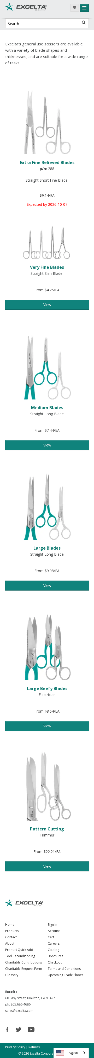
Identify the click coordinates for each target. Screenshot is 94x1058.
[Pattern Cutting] (47, 785)
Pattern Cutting (47, 829)
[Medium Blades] (47, 364)
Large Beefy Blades (47, 688)
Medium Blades (47, 407)
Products (12, 931)
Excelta (26, 9)
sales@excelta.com (19, 1010)
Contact (11, 937)
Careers (54, 943)
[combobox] (71, 1053)
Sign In (52, 924)
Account (54, 931)
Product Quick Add (19, 950)
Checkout (55, 962)
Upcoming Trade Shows (65, 975)
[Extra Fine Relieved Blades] (47, 118)
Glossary (11, 975)
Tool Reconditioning (20, 956)
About (9, 943)
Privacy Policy (15, 1047)
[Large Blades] (47, 504)
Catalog (53, 950)
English (72, 1053)
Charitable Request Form (23, 968)
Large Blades (47, 548)
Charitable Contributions (23, 962)
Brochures (55, 956)
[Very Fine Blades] (47, 241)
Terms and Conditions (64, 968)
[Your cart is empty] (74, 8)
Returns (34, 1047)
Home (9, 924)
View (47, 304)
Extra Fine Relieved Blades (47, 162)
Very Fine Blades (47, 267)
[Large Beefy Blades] (47, 644)
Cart (51, 937)
